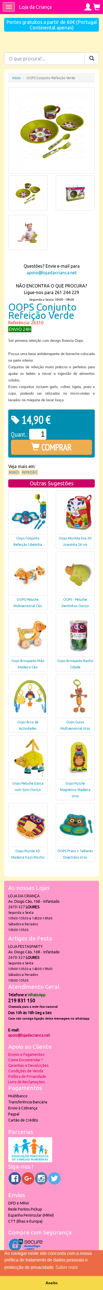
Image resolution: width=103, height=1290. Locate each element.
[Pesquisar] (92, 58)
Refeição (29, 472)
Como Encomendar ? (25, 1060)
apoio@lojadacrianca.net (52, 272)
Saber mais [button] (66, 1267)
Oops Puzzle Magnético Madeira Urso (75, 790)
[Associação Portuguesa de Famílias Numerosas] (30, 1161)
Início (16, 78)
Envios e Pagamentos (26, 1054)
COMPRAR (56, 447)
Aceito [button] (52, 1283)
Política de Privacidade (27, 1076)
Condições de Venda (25, 1071)
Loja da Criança (35, 7)
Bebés (14, 472)
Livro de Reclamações (26, 1082)
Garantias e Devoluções (28, 1065)
